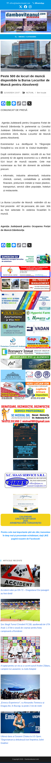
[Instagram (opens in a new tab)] (30, 6)
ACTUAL (30, 93)
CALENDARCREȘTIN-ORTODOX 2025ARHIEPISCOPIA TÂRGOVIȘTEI (25, 520)
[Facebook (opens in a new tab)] (25, 6)
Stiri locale (41, 93)
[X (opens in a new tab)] (20, 6)
